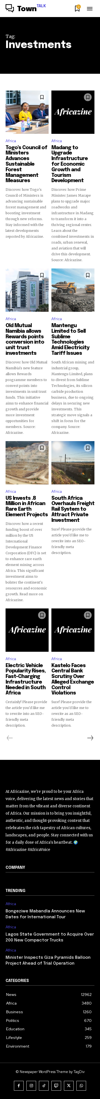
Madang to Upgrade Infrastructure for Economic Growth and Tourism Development (69, 164)
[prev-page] (10, 738)
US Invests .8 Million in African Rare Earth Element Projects (27, 506)
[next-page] (90, 738)
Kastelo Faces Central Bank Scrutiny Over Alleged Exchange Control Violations (72, 679)
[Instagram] (31, 1086)
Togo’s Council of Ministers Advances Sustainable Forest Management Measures (26, 164)
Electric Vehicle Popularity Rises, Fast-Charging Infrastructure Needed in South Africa (26, 679)
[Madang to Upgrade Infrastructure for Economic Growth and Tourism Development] (72, 112)
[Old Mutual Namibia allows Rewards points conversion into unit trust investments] (27, 290)
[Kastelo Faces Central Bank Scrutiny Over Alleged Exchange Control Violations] (72, 630)
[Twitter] (69, 1086)
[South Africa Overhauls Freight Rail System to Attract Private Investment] (72, 462)
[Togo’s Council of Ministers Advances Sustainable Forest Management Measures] (27, 112)
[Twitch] (56, 1086)
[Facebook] (19, 1086)
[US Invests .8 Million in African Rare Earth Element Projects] (27, 462)
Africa (11, 141)
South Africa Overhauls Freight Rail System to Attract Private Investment (72, 509)
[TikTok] (44, 1086)
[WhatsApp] (81, 1086)
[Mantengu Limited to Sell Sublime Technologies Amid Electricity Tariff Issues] (72, 290)
